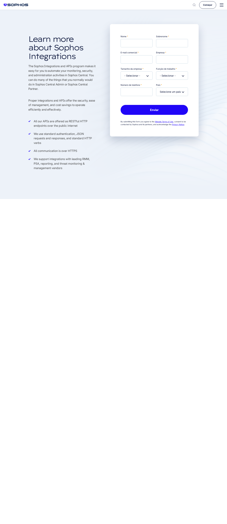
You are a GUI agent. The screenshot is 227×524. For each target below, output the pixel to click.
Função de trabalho (166, 69)
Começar (207, 5)
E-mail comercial (130, 52)
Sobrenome (162, 36)
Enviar (154, 110)
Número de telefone (131, 85)
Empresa (161, 52)
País (159, 85)
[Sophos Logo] (16, 5)
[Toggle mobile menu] (221, 5)
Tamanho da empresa (132, 69)
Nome (124, 36)
